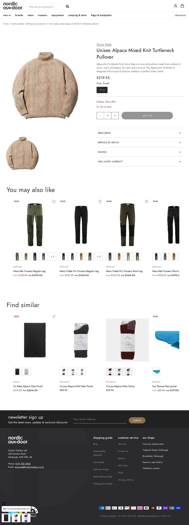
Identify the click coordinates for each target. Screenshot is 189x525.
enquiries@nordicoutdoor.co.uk (29, 467)
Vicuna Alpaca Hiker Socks (120, 386)
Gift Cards (123, 465)
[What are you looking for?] (67, 6)
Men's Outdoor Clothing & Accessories (28, 23)
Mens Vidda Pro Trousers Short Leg (124, 271)
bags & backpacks (101, 15)
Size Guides (98, 462)
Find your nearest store (153, 444)
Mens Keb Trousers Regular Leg (29, 271)
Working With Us (126, 479)
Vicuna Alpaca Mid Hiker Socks (76, 386)
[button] (182, 6)
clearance (180, 15)
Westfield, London (151, 468)
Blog (95, 444)
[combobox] (48, 7)
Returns (121, 458)
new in (7, 15)
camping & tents (77, 15)
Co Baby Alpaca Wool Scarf (28, 386)
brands (19, 15)
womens (42, 15)
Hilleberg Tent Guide (102, 483)
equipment (58, 15)
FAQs (120, 472)
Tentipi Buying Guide (102, 476)
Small (103, 90)
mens (31, 15)
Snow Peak (104, 44)
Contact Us (123, 451)
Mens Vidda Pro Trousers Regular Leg (79, 271)
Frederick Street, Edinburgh (155, 450)
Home (5, 23)
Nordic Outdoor (109, 515)
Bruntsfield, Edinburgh (153, 456)
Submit (137, 420)
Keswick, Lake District (153, 462)
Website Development (147, 515)
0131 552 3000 (23, 463)
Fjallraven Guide (100, 469)
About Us (122, 444)
